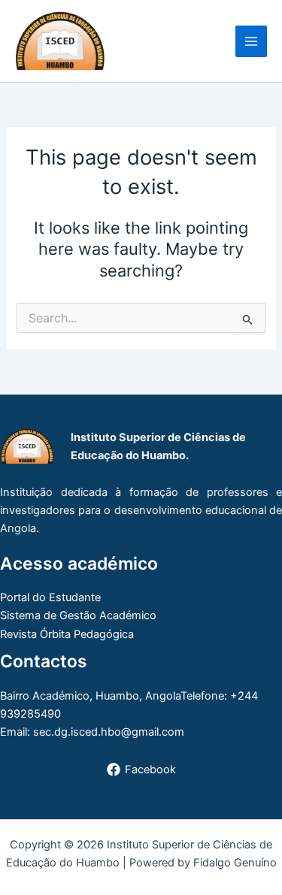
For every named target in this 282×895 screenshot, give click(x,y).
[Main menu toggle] (251, 41)
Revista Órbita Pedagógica (67, 634)
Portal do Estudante (50, 597)
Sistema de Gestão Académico (78, 615)
